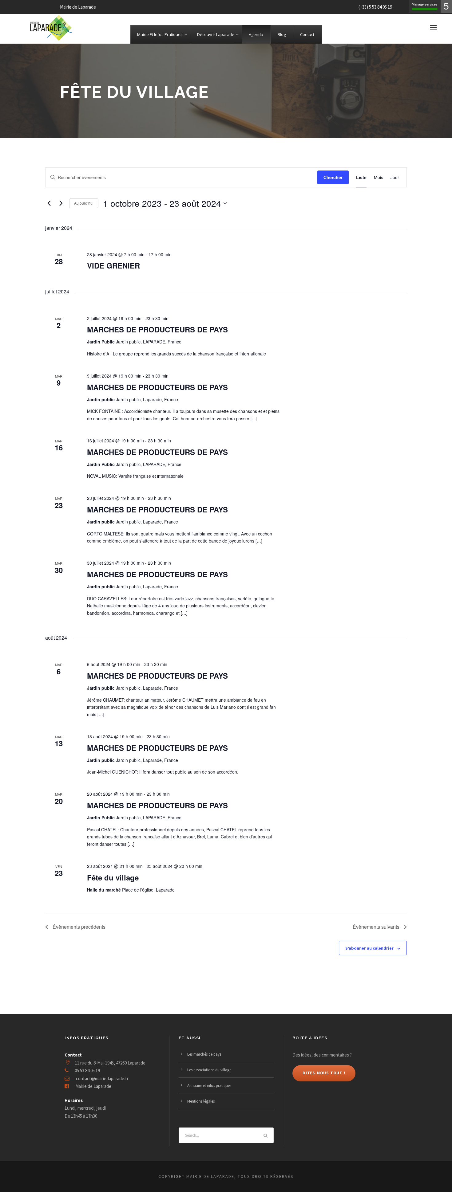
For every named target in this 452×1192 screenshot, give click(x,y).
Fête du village (113, 877)
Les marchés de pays (204, 1054)
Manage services (425, 4)
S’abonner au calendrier (369, 948)
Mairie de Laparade (93, 1086)
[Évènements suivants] (61, 203)
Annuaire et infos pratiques (209, 1085)
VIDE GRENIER (113, 265)
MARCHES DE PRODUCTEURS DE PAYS (157, 329)
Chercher (333, 177)
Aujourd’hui (83, 203)
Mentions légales (201, 1101)
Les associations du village (209, 1069)
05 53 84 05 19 (87, 1070)
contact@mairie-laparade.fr (102, 1078)
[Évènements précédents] (49, 203)
